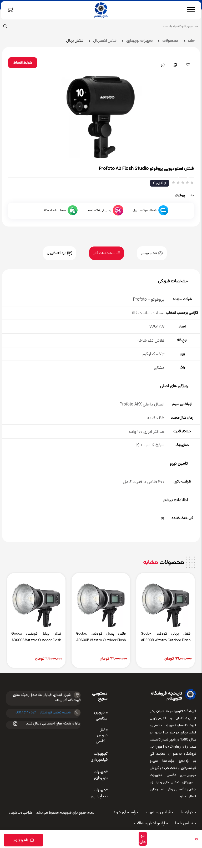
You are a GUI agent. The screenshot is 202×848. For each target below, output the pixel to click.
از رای (159, 183)
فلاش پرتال (74, 41)
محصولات (170, 41)
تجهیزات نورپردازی (139, 41)
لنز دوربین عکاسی (102, 735)
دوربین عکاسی (101, 715)
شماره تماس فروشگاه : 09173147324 (43, 712)
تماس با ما (184, 823)
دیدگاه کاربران (57, 253)
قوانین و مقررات (158, 812)
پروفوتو (180, 195)
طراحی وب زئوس (20, 812)
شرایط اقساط (22, 62)
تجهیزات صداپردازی (99, 793)
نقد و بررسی (149, 253)
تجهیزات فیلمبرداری (99, 757)
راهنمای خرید (124, 812)
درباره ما (187, 812)
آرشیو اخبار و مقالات (149, 823)
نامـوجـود (21, 840)
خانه (191, 41)
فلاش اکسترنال (104, 41)
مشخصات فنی (104, 253)
